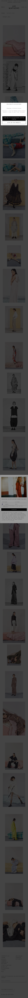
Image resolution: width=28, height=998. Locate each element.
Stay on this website (14, 122)
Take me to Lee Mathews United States (14, 118)
